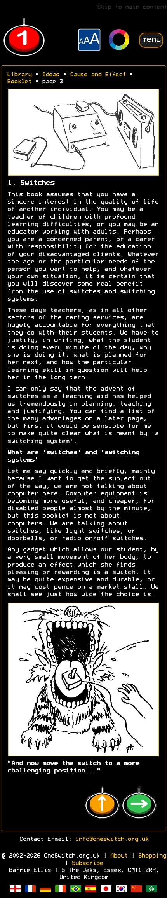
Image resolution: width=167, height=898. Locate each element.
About (118, 856)
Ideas (50, 74)
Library (19, 74)
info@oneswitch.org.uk (111, 839)
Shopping (152, 856)
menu (151, 40)
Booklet (19, 81)
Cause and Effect (98, 74)
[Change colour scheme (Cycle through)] (119, 41)
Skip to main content (132, 7)
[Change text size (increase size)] (89, 41)
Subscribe (87, 863)
